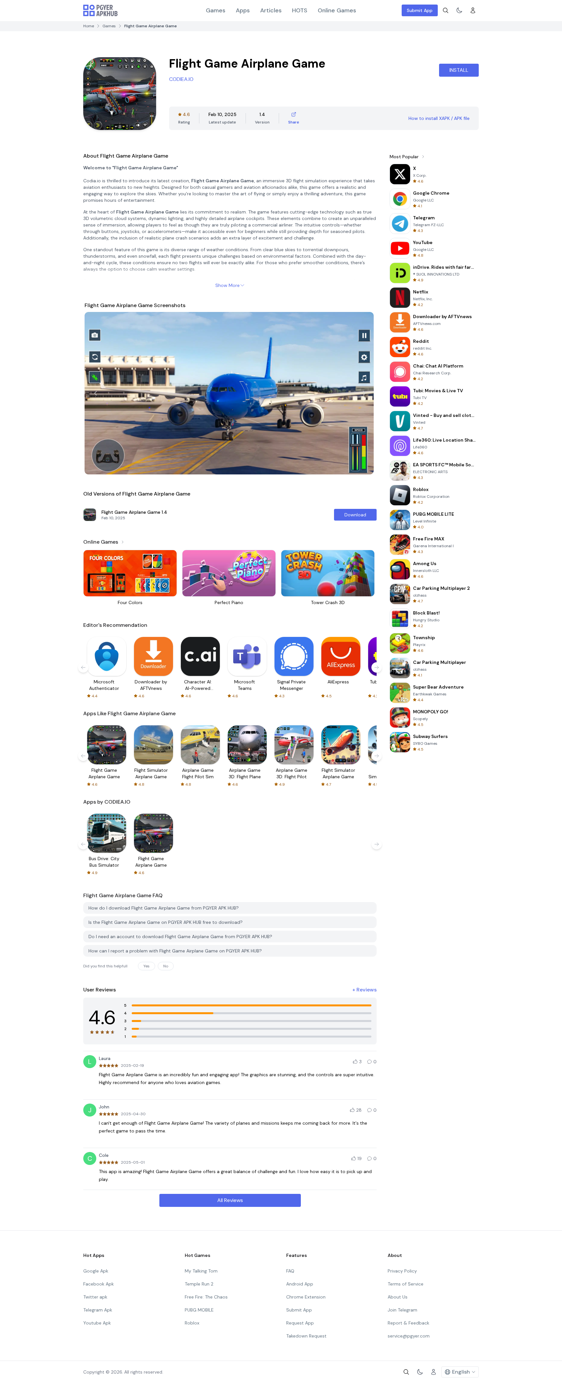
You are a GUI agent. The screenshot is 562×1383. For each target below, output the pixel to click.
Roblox (192, 1323)
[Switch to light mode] (459, 10)
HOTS (299, 10)
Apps (243, 10)
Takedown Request (306, 1336)
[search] (445, 10)
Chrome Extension (306, 1297)
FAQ (290, 1271)
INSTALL (458, 70)
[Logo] (100, 10)
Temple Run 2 (199, 1284)
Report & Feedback (408, 1323)
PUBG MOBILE (199, 1310)
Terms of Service (405, 1284)
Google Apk (95, 1271)
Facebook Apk (98, 1284)
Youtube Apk (97, 1323)
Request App (300, 1323)
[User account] (473, 10)
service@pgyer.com (409, 1336)
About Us (398, 1297)
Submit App (420, 10)
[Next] (364, 393)
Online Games (337, 10)
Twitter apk (95, 1297)
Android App (299, 1284)
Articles (271, 10)
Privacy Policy (402, 1271)
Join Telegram (402, 1310)
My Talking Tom (201, 1271)
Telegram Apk (97, 1310)
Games (215, 10)
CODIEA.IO (181, 79)
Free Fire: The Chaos (206, 1297)
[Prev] (95, 393)
